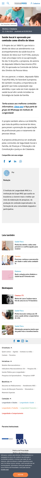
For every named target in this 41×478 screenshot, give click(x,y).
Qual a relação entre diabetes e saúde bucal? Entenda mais (26, 275)
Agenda (15, 352)
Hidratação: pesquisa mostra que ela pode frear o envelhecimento (27, 330)
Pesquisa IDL (31, 369)
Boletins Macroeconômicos (11, 365)
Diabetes (18, 271)
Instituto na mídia (26, 352)
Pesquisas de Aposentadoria (11, 376)
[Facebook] (14, 341)
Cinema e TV (19, 295)
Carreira (17, 256)
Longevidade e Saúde (27, 403)
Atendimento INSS (29, 386)
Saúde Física (19, 242)
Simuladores (29, 389)
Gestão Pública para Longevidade (13, 372)
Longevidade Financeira (28, 408)
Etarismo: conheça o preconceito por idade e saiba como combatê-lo (27, 261)
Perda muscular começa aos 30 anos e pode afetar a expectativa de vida (27, 316)
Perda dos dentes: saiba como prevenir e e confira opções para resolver (26, 247)
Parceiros (12, 355)
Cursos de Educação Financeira (12, 389)
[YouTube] (18, 341)
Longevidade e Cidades (9, 403)
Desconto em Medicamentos (11, 386)
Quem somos (6, 352)
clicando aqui (5, 469)
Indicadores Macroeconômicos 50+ (14, 369)
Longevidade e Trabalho (10, 408)
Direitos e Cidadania (9, 29)
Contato (4, 355)
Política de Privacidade (21, 451)
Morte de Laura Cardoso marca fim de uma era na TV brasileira (26, 300)
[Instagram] (23, 341)
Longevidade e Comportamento (12, 413)
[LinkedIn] (27, 341)
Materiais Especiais (8, 393)
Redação (6, 180)
